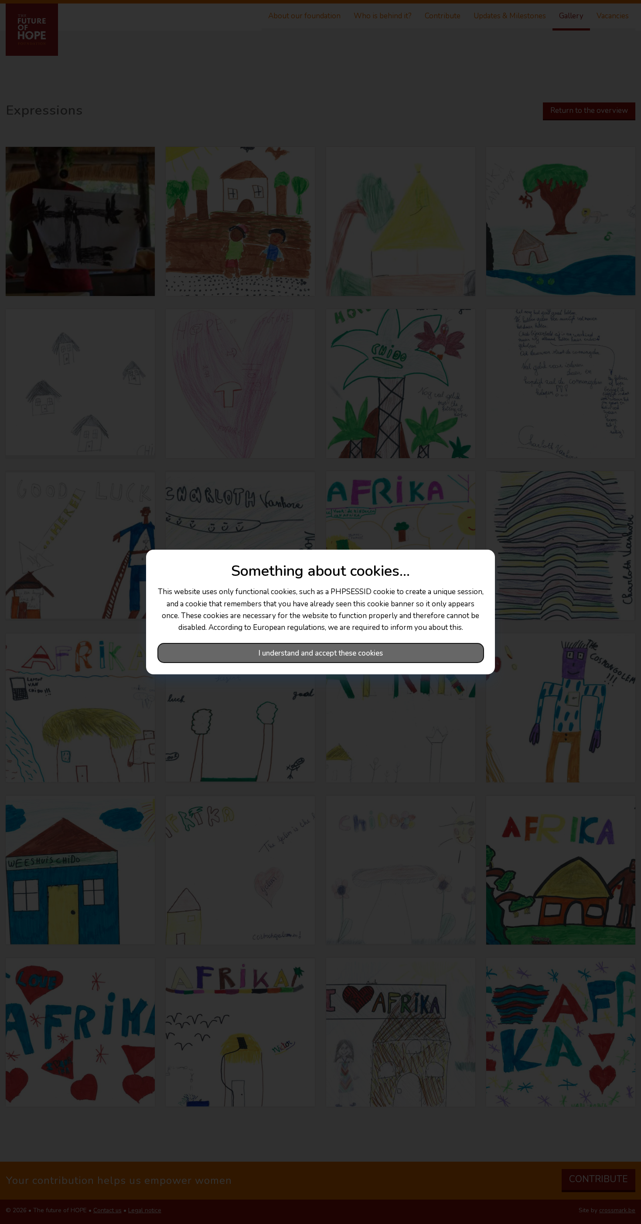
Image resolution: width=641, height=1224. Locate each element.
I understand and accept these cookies (321, 653)
